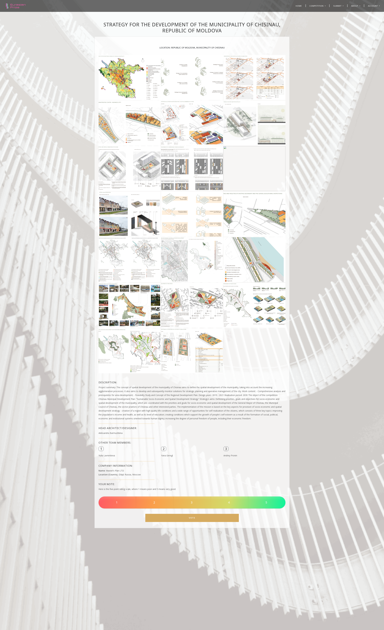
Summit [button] (337, 5)
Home (299, 5)
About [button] (355, 5)
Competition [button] (316, 5)
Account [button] (373, 5)
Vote (192, 517)
